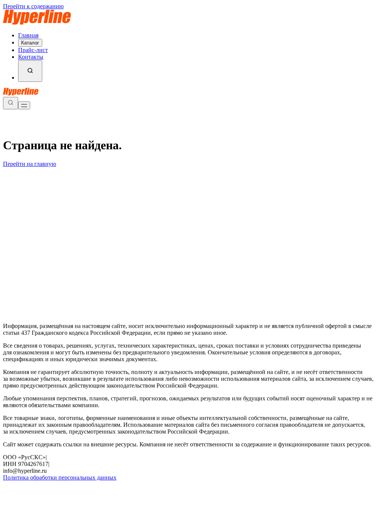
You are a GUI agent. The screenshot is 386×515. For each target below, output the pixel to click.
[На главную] (37, 22)
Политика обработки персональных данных (59, 477)
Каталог (30, 43)
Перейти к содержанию (33, 6)
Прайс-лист (33, 50)
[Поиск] (30, 71)
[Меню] (24, 105)
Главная (28, 35)
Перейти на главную (29, 164)
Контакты (30, 57)
